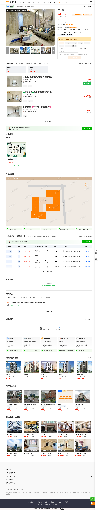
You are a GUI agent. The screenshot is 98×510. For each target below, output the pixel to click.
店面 (44, 2)
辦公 (49, 2)
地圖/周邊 (87, 319)
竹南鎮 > (29, 6)
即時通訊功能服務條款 (79, 54)
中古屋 (28, 2)
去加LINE (88, 128)
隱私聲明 (57, 508)
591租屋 (59, 502)
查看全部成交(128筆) (48, 271)
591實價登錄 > (19, 6)
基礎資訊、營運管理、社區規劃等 (71, 32)
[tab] (10, 236)
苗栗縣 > (25, 6)
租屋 (34, 2)
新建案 (22, 2)
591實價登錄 (29, 502)
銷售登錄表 (85, 236)
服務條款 (67, 54)
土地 (39, 2)
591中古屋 (51, 502)
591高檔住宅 (66, 502)
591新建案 (37, 502)
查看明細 (86, 251)
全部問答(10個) (48, 311)
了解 (28, 10)
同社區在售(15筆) (48, 121)
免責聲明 (40, 504)
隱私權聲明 (72, 54)
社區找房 (61, 2)
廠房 (55, 2)
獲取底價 (87, 84)
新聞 (67, 2)
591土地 (45, 502)
